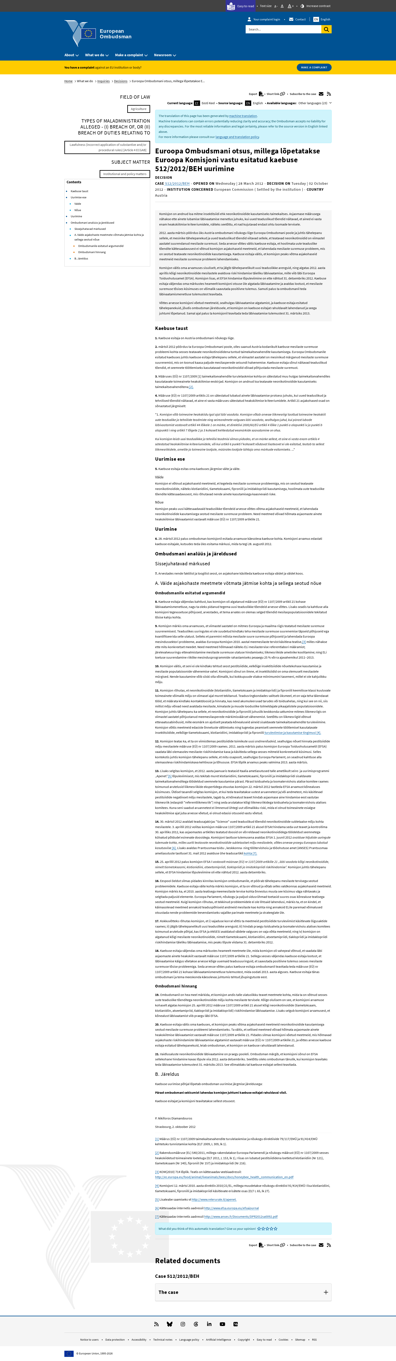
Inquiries (103, 81)
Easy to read (245, 6)
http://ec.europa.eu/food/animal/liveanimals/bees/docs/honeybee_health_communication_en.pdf (224, 1177)
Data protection (115, 1339)
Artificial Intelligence (219, 1339)
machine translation (243, 116)
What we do (94, 55)
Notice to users (89, 1339)
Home (68, 81)
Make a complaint (129, 55)
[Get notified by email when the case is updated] (321, 94)
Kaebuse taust (79, 191)
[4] (157, 1185)
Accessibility (139, 1339)
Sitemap (300, 1339)
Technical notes (163, 1339)
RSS (314, 1339)
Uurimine (76, 216)
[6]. (174, 848)
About (69, 55)
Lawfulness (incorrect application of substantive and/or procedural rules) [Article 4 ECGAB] (108, 147)
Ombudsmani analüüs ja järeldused (92, 222)
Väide (77, 204)
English (322, 19)
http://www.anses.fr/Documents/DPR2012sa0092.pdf (241, 1216)
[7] (157, 1216)
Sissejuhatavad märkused (90, 229)
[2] (157, 1153)
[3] (304, 642)
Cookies (284, 1339)
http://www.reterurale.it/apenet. (214, 1199)
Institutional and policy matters (124, 174)
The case (168, 1292)
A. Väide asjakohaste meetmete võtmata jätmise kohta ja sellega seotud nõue (109, 237)
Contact (300, 19)
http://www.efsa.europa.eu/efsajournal (231, 1208)
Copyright (244, 1339)
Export (253, 94)
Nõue (77, 210)
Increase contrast (318, 6)
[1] (157, 1139)
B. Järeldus (81, 258)
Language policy (189, 1339)
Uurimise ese (78, 197)
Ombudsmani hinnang (92, 252)
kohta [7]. (250, 853)
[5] (170, 776)
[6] (157, 1208)
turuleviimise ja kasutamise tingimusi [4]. (292, 732)
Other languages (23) (313, 103)
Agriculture (138, 109)
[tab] (243, 1292)
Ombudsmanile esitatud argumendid (101, 246)
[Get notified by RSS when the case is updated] (329, 94)
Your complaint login (267, 19)
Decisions (120, 81)
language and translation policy (237, 137)
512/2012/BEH (177, 183)
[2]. (191, 387)
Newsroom (163, 55)
